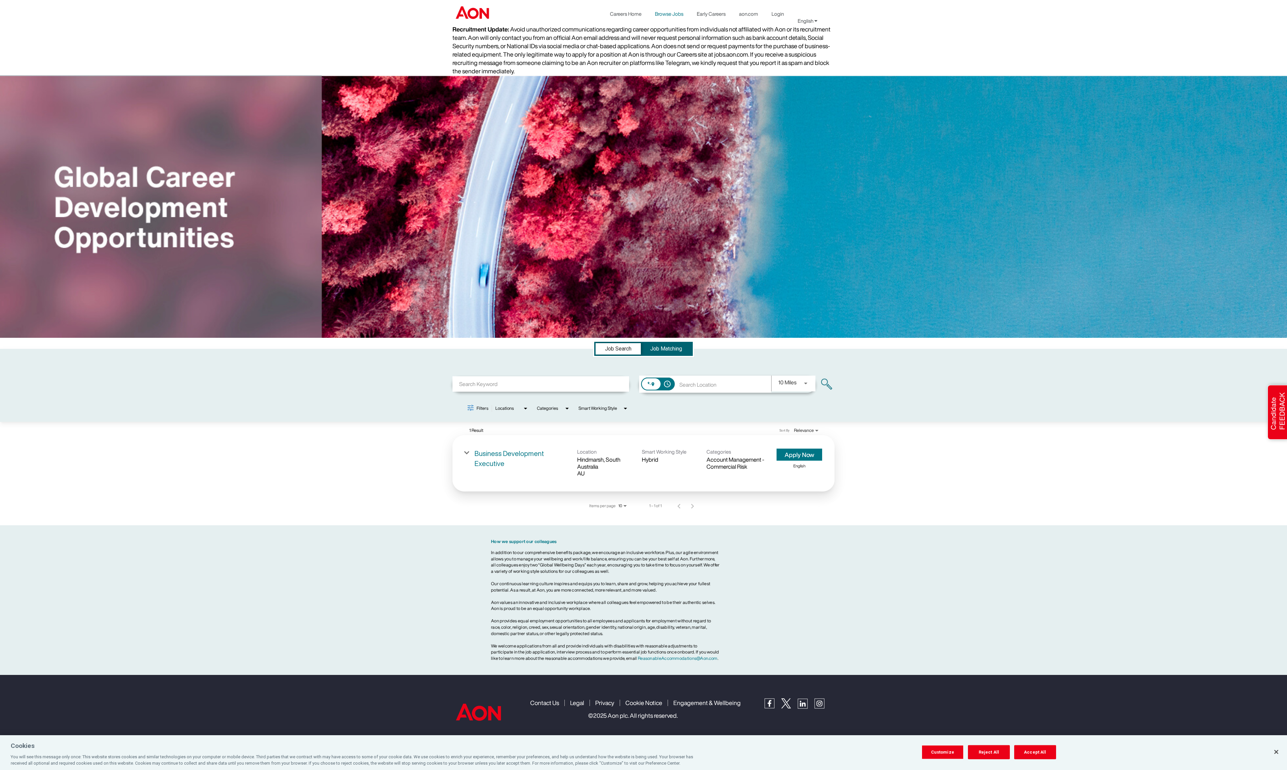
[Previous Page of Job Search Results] (679, 506)
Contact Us (544, 702)
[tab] (618, 349)
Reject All (989, 752)
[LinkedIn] (806, 706)
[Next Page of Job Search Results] (692, 506)
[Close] (1276, 752)
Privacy (604, 702)
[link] (643, 463)
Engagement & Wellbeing (707, 702)
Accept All (1035, 752)
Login (778, 13)
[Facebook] (772, 706)
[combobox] (540, 384)
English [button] (806, 20)
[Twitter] (789, 706)
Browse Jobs (669, 13)
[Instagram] (822, 706)
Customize (942, 752)
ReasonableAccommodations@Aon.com (678, 658)
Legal (577, 702)
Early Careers (711, 13)
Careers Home (625, 13)
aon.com (748, 13)
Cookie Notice (643, 702)
